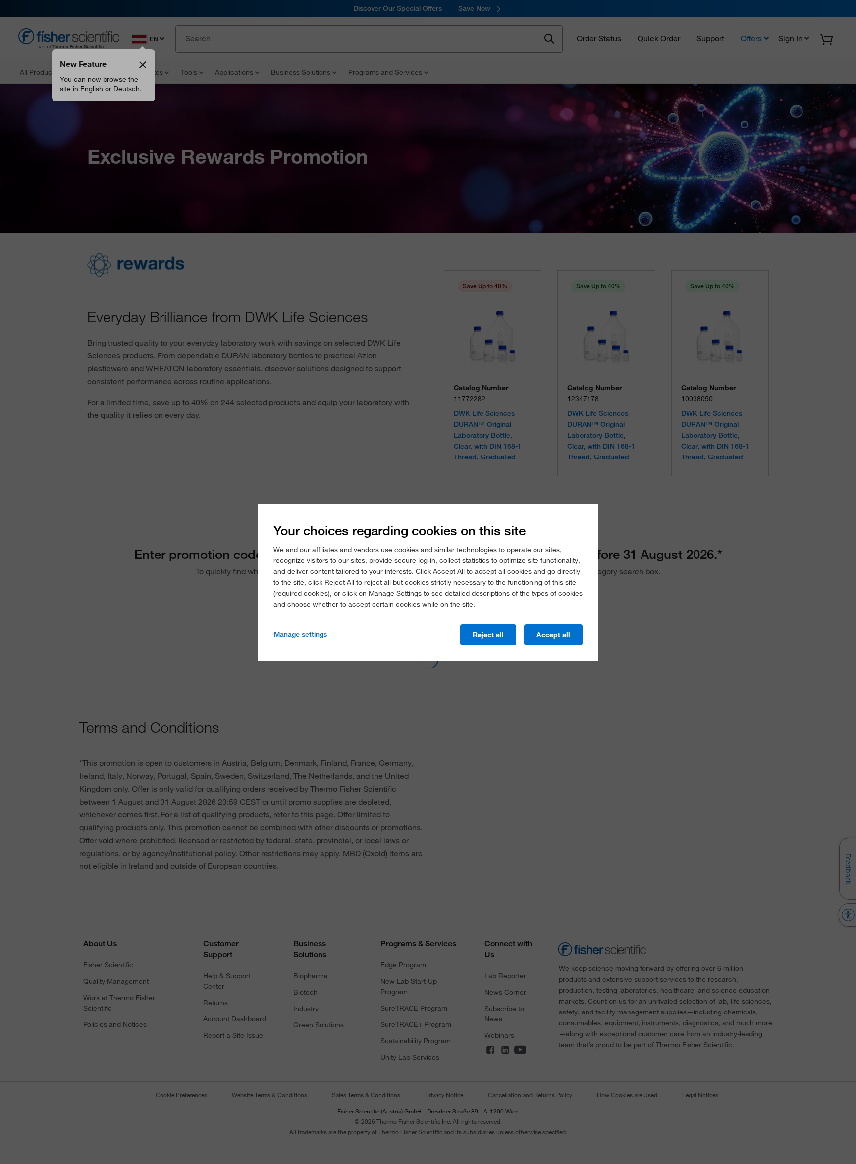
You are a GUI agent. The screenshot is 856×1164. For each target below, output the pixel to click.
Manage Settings (300, 634)
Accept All (553, 634)
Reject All (488, 634)
